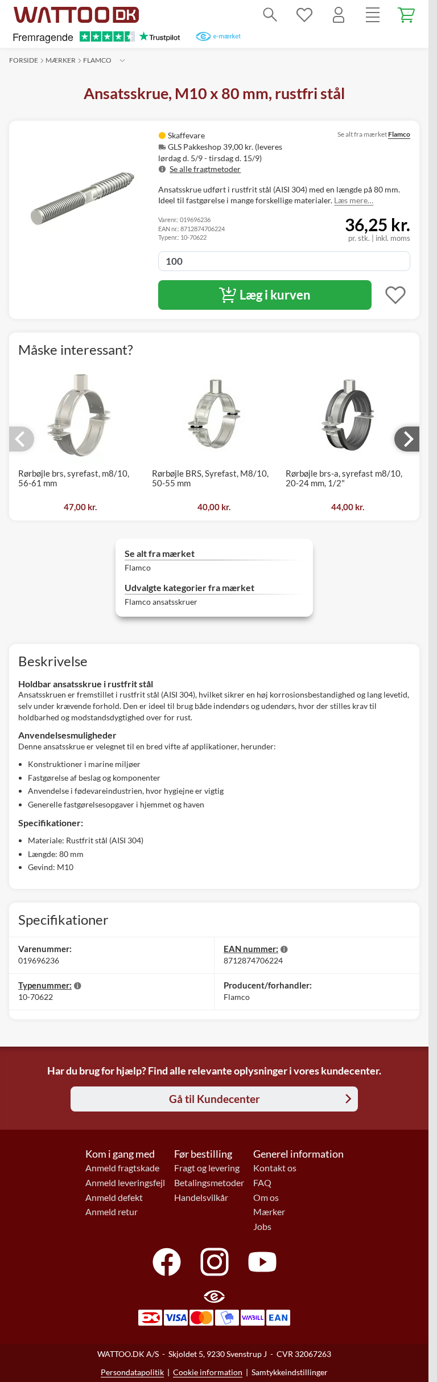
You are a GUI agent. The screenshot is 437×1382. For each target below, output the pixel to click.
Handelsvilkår (201, 1197)
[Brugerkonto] (338, 14)
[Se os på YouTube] (262, 1261)
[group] (232, 152)
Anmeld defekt (114, 1197)
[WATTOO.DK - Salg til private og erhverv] (76, 14)
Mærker (61, 60)
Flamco (97, 60)
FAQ (262, 1183)
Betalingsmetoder (209, 1183)
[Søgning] (270, 14)
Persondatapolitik (132, 1372)
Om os (266, 1197)
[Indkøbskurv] (406, 14)
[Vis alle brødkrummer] (122, 60)
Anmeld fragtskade (122, 1168)
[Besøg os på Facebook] (166, 1261)
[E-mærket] (218, 36)
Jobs (262, 1226)
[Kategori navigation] (372, 14)
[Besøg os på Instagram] (214, 1261)
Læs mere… (353, 200)
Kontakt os (274, 1168)
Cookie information (207, 1372)
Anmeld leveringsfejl (125, 1183)
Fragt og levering (207, 1168)
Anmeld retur (111, 1212)
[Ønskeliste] (304, 14)
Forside (23, 60)
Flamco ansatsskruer (161, 601)
